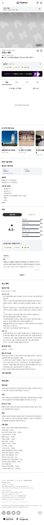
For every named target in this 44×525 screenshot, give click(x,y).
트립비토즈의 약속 (6, 482)
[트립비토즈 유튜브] (13, 513)
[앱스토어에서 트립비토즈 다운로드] (8, 519)
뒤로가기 (3, 3)
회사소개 (4, 480)
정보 (16, 82)
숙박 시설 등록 (10, 480)
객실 (6, 82)
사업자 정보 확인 (22, 496)
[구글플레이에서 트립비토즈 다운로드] (22, 519)
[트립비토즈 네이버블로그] (18, 513)
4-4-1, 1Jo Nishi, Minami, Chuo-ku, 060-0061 (18, 57)
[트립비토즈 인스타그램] (4, 513)
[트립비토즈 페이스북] (9, 513)
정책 (37, 82)
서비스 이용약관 (18, 480)
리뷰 (27, 82)
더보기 (3, 202)
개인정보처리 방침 (28, 480)
